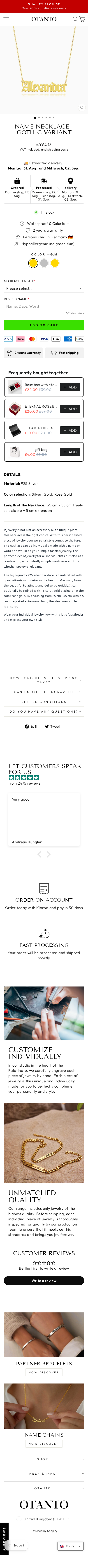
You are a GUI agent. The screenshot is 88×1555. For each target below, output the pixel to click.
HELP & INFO (43, 1473)
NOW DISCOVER (44, 1372)
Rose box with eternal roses (41, 384)
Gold (33, 263)
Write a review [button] (44, 1280)
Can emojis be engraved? (44, 692)
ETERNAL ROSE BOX (41, 406)
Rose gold (54, 263)
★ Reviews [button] (4, 1539)
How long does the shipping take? (44, 680)
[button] (40, 854)
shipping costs (57, 149)
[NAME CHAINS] (44, 1406)
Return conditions (44, 702)
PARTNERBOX (41, 428)
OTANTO (43, 1488)
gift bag (41, 449)
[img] (46, 778)
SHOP (43, 1459)
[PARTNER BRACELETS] (44, 1334)
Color (44, 254)
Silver (44, 263)
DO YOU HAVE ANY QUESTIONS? (43, 711)
